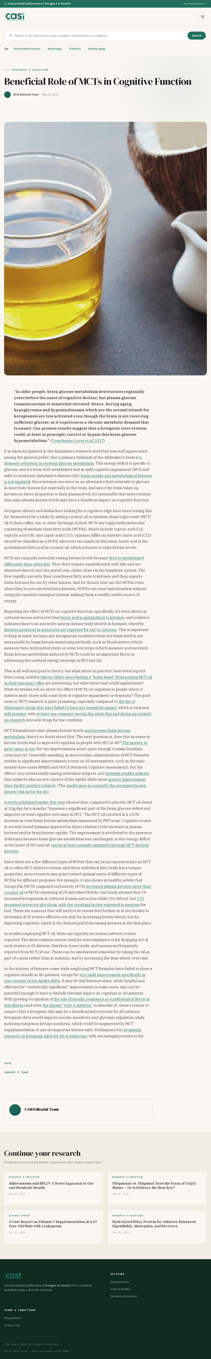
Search (196, 35)
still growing (15, 713)
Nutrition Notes (119, 1282)
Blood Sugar (55, 48)
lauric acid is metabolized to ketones (92, 617)
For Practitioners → (195, 3)
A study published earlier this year (34, 802)
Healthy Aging (96, 48)
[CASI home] (15, 16)
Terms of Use (12, 1325)
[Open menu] (203, 17)
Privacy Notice (12, 1318)
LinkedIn (9, 1072)
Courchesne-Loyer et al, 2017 (78, 440)
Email (25, 1072)
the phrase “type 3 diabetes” (68, 1005)
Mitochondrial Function (27, 48)
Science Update (120, 1289)
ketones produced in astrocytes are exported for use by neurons (60, 629)
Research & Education (123, 1296)
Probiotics (75, 48)
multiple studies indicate (127, 773)
